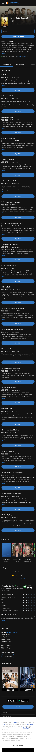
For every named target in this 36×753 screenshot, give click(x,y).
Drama (15, 632)
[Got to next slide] (34, 552)
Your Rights (26, 728)
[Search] (33, 3)
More (3, 53)
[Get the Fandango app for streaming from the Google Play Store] (23, 701)
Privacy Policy (30, 724)
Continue (18, 750)
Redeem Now (8, 656)
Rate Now (22, 578)
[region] (18, 735)
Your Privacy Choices (18, 745)
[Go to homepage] (13, 3)
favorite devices (21, 56)
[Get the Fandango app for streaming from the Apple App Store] (12, 701)
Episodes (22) (7, 64)
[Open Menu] (2, 3)
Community (14, 578)
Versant (15, 722)
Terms (3, 724)
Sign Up (18, 707)
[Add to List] (34, 21)
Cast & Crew (20, 64)
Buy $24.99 (21, 36)
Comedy (8, 632)
